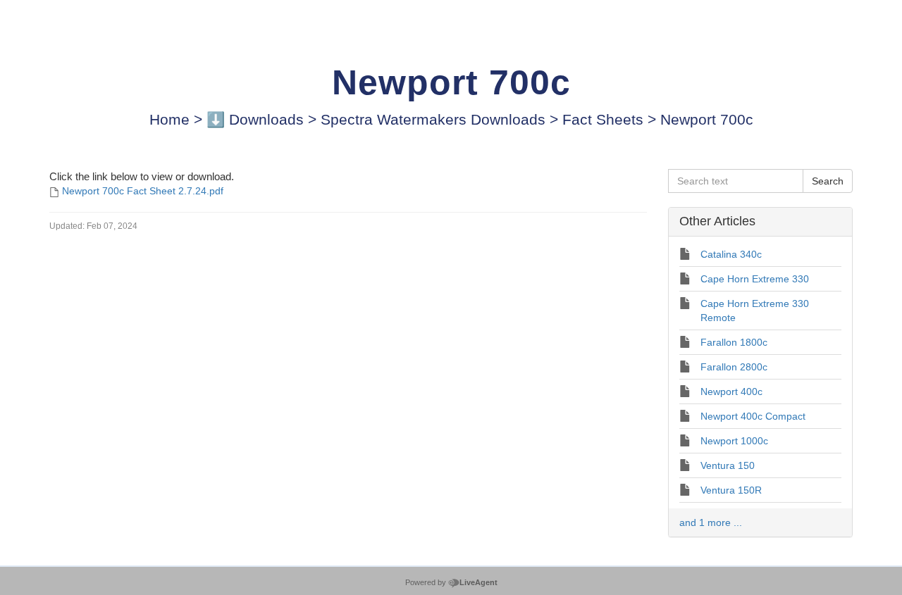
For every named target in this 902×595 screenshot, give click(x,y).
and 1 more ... (710, 522)
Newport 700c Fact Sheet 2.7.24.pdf (142, 190)
